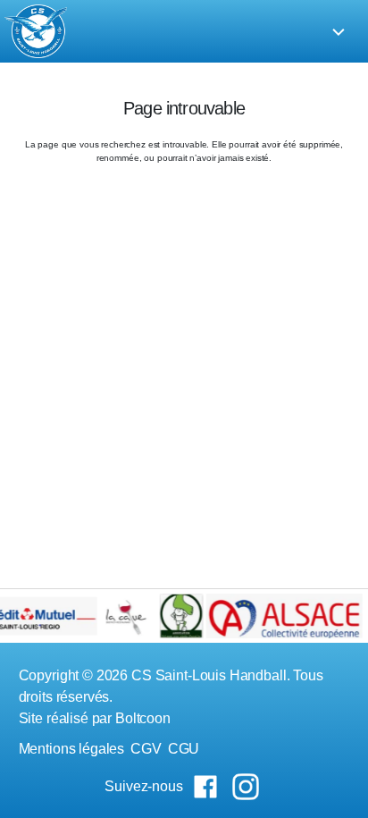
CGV (146, 748)
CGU (184, 748)
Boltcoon (143, 718)
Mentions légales (72, 748)
